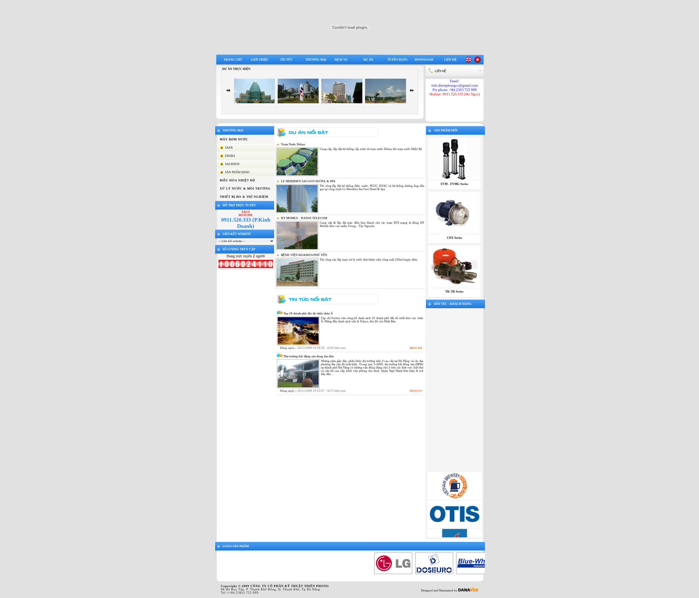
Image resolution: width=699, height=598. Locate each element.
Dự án (368, 59)
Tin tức (286, 59)
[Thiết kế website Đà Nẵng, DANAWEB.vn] (468, 590)
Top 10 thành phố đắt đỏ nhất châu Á (308, 313)
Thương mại (316, 59)
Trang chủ (233, 59)
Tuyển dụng (397, 59)
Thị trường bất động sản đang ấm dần (308, 356)
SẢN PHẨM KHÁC (237, 172)
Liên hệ (450, 59)
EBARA (230, 155)
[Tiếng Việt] (477, 61)
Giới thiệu (259, 59)
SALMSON (232, 164)
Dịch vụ (341, 59)
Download (424, 59)
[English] (468, 61)
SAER (229, 147)
